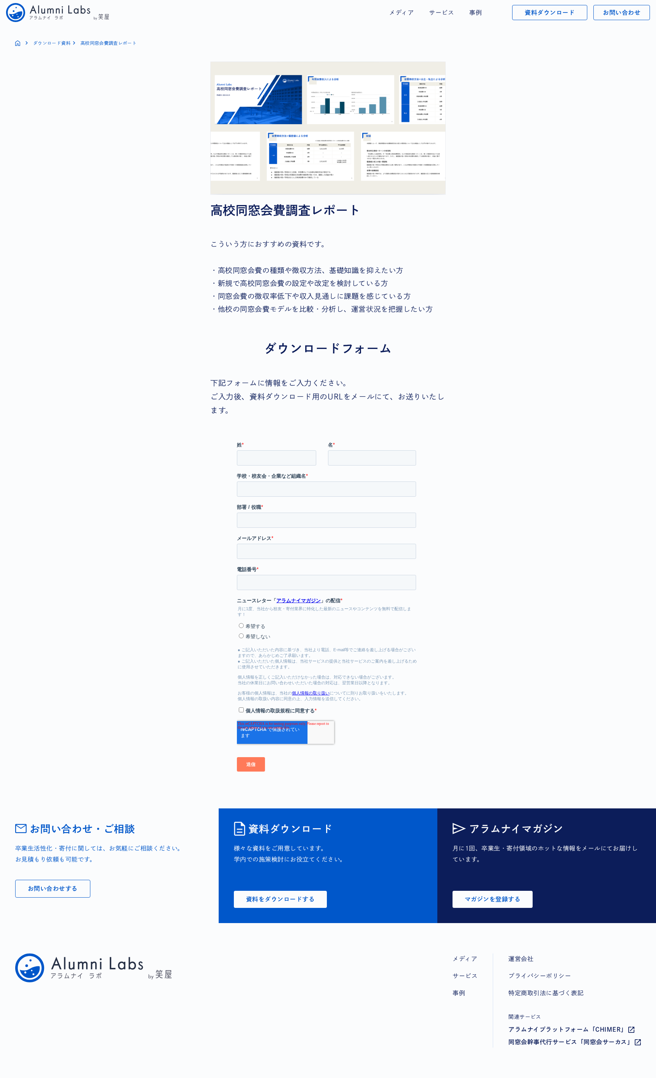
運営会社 (520, 959)
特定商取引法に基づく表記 (545, 993)
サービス (441, 12)
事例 (475, 12)
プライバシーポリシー (539, 976)
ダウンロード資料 (52, 43)
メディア (401, 12)
